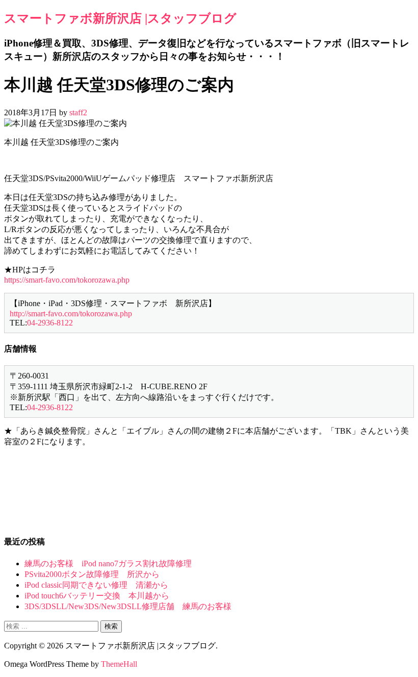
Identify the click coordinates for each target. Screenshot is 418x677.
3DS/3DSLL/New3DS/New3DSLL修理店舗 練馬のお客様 (127, 606)
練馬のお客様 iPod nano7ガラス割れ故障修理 (108, 563)
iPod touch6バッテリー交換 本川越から (96, 595)
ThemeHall (119, 664)
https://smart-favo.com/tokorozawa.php (66, 279)
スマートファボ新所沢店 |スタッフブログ (120, 18)
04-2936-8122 (50, 322)
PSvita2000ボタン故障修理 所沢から (92, 574)
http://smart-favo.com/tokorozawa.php (71, 313)
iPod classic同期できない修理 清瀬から (96, 585)
